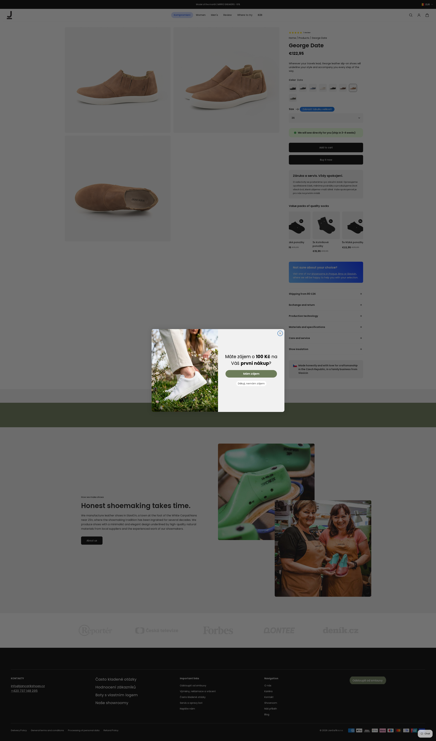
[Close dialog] (280, 333)
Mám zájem (251, 374)
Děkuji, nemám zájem (251, 383)
